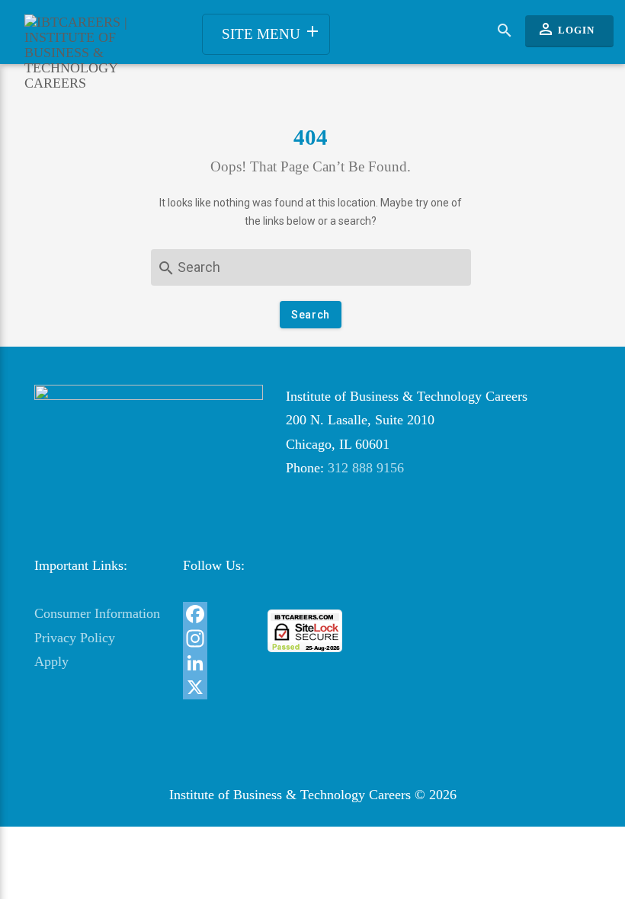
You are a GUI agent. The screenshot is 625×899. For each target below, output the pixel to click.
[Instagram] (214, 638)
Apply (51, 661)
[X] (214, 687)
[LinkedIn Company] (214, 663)
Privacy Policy (74, 637)
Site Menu (272, 32)
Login (566, 29)
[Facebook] (214, 614)
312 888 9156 (366, 467)
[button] (306, 581)
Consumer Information (97, 613)
